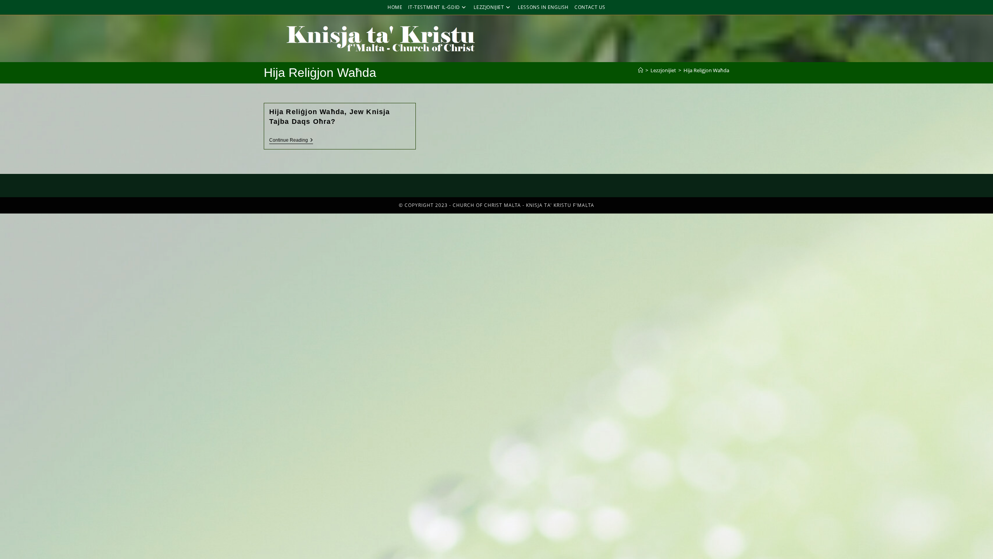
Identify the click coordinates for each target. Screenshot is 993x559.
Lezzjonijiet (489, 7)
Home (395, 7)
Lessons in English (543, 7)
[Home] (640, 70)
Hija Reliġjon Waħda (706, 70)
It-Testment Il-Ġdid (434, 7)
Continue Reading (291, 140)
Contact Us (589, 7)
